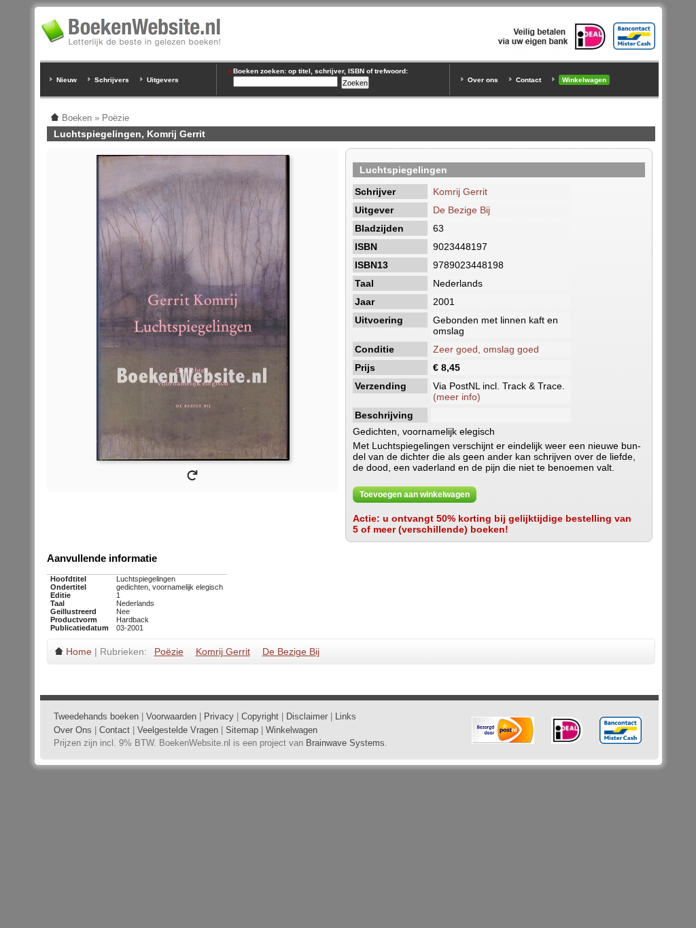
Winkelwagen (584, 80)
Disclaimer (307, 716)
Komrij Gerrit (460, 191)
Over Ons (73, 730)
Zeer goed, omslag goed (486, 349)
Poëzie (169, 651)
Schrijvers (111, 80)
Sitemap (242, 730)
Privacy (219, 716)
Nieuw (66, 80)
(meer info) (457, 396)
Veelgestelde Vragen (177, 730)
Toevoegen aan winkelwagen (415, 494)
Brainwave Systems (345, 743)
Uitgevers (163, 80)
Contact (528, 80)
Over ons (483, 80)
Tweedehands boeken (96, 716)
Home (79, 651)
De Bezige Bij (461, 209)
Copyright (260, 716)
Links (345, 716)
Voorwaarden (171, 716)
